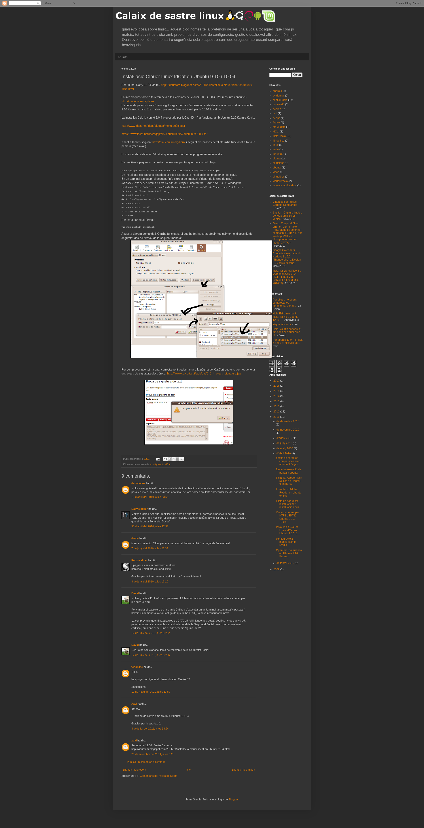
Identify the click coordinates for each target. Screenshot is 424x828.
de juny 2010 (284, 443)
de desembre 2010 (287, 421)
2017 (276, 380)
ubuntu (277, 167)
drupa (135, 538)
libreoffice (278, 140)
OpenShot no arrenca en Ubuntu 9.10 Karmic (289, 553)
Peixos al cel (139, 560)
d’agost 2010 (284, 438)
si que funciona (282, 324)
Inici (188, 769)
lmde (276, 149)
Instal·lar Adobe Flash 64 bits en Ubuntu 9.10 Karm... (289, 481)
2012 (276, 406)
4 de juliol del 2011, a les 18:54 (150, 728)
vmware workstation (285, 185)
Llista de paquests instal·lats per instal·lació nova (287, 504)
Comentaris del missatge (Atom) (159, 775)
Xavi (134, 703)
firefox (276, 122)
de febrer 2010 (285, 563)
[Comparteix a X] (173, 459)
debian (277, 109)
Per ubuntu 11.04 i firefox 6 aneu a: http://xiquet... (288, 341)
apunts (122, 57)
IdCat (167, 464)
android (277, 91)
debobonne (138, 483)
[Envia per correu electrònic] (165, 459)
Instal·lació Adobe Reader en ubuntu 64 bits (288, 492)
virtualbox (278, 176)
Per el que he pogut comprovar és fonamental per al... (284, 303)
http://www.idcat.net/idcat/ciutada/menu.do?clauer (153, 125)
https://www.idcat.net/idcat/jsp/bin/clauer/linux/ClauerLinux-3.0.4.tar (164, 134)
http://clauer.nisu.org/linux (137, 101)
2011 (276, 411)
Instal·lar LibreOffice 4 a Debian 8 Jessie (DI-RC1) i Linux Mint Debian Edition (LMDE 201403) (287, 277)
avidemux (278, 95)
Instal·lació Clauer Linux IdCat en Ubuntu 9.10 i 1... (288, 530)
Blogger (233, 799)
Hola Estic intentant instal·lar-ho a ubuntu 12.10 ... (285, 316)
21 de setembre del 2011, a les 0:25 (152, 754)
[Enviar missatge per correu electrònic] (158, 458)
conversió (278, 104)
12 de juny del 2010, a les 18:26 (150, 655)
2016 (276, 385)
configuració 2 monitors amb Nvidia (286, 542)
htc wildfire (279, 127)
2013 (276, 401)
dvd (275, 113)
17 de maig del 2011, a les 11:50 (150, 691)
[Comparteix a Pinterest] (182, 459)
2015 (276, 391)
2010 (276, 416)
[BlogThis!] (169, 459)
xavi (134, 740)
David (135, 593)
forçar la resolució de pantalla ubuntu (288, 471)
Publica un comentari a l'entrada (146, 762)
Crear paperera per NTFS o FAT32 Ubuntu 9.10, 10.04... (287, 517)
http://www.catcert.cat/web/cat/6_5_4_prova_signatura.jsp (204, 373)
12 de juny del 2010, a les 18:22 (150, 633)
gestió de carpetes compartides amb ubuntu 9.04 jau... (288, 461)
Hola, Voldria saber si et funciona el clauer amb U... (287, 332)
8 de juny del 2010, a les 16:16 (149, 581)
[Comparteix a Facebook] (178, 459)
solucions (278, 162)
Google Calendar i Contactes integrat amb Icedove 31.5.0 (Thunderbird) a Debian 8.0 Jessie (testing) (287, 257)
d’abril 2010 (284, 453)
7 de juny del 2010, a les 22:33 (149, 548)
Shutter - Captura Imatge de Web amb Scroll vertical (287, 216)
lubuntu (277, 154)
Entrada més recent (134, 769)
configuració (156, 464)
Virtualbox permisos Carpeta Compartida (285, 203)
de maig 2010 (285, 448)
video (276, 172)
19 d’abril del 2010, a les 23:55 (149, 497)
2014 (276, 396)
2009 (276, 569)
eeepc (276, 118)
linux (275, 145)
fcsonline (137, 667)
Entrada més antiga (243, 769)
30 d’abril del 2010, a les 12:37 (149, 526)
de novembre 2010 (287, 429)
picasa (277, 158)
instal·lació (279, 136)
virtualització (280, 181)
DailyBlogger (139, 508)
